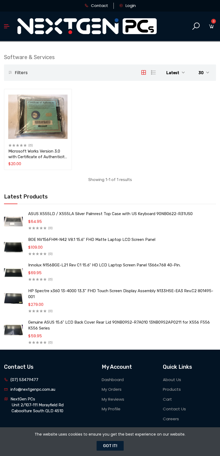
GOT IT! (110, 445)
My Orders (112, 389)
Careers (171, 419)
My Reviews (113, 399)
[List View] (153, 72)
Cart (167, 399)
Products (172, 389)
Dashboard (113, 379)
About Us (172, 379)
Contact (99, 5)
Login (130, 5)
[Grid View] (143, 72)
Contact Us (174, 409)
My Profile (111, 409)
